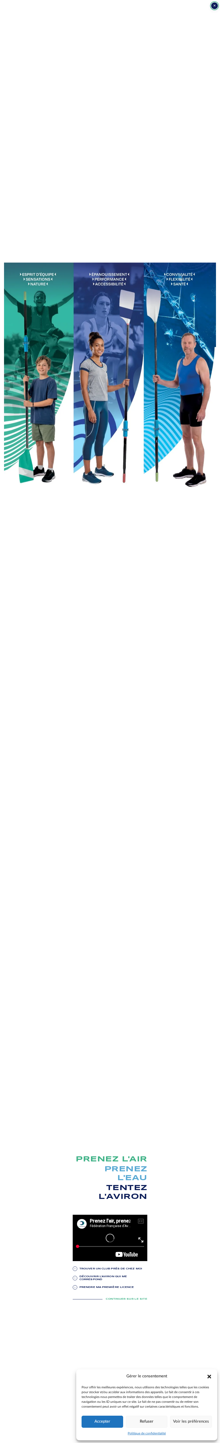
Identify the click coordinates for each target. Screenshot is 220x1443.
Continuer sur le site (126, 1299)
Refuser (146, 1421)
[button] (209, 1376)
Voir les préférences (191, 1421)
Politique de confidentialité (147, 1433)
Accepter (102, 1421)
